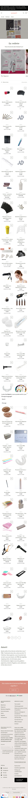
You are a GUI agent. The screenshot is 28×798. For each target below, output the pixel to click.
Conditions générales (20, 767)
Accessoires (4, 717)
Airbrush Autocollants (7, 263)
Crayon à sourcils (7, 126)
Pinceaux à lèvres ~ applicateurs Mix (7, 514)
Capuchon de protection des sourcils (7, 332)
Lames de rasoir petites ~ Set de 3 (7, 583)
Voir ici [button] (14, 690)
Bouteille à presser (20, 194)
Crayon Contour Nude (21, 492)
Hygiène (3, 715)
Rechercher (17, 765)
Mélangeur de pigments (20, 559)
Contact (16, 723)
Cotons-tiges (7, 605)
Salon (2, 713)
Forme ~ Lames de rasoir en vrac (7, 195)
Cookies (16, 773)
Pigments (3, 707)
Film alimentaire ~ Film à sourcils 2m (7, 309)
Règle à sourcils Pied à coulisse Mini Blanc (20, 377)
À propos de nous (19, 719)
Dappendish (7, 353)
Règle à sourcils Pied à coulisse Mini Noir (7, 377)
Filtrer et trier (5, 82)
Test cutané (17, 704)
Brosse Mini (7, 492)
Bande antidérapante (7, 102)
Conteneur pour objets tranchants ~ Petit (7, 240)
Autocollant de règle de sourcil (7, 172)
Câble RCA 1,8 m (7, 286)
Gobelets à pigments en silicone (21, 217)
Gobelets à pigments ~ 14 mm (20, 172)
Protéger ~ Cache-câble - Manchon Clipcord (7, 447)
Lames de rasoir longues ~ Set (7, 470)
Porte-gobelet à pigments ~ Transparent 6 (21, 241)
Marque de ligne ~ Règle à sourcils (7, 559)
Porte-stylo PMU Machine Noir (7, 628)
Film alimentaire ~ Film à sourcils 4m (20, 514)
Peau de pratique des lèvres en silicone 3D (7, 422)
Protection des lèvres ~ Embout (21, 470)
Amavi (12, 16)
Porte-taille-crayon (21, 308)
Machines (3, 705)
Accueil (2, 16)
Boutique (7, 16)
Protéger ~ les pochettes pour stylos (21, 536)
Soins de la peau (5, 711)
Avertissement (18, 775)
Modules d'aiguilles (5, 709)
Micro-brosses (20, 149)
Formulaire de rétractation (19, 780)
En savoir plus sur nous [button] (20, 762)
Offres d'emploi (18, 721)
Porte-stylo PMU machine (21, 446)
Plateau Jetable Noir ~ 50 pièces (7, 149)
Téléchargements (19, 706)
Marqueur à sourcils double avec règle (21, 332)
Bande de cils (21, 628)
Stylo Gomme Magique (20, 421)
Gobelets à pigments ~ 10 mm (20, 127)
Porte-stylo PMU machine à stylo (21, 354)
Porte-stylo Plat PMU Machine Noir (21, 583)
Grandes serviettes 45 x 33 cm (20, 102)
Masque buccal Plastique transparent (20, 286)
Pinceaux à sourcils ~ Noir (21, 264)
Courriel (2, 744)
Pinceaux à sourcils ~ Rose (7, 536)
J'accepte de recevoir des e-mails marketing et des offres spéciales (7, 752)
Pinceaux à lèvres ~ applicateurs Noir (7, 217)
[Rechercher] (23, 13)
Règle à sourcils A (21, 605)
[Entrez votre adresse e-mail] (12, 747)
